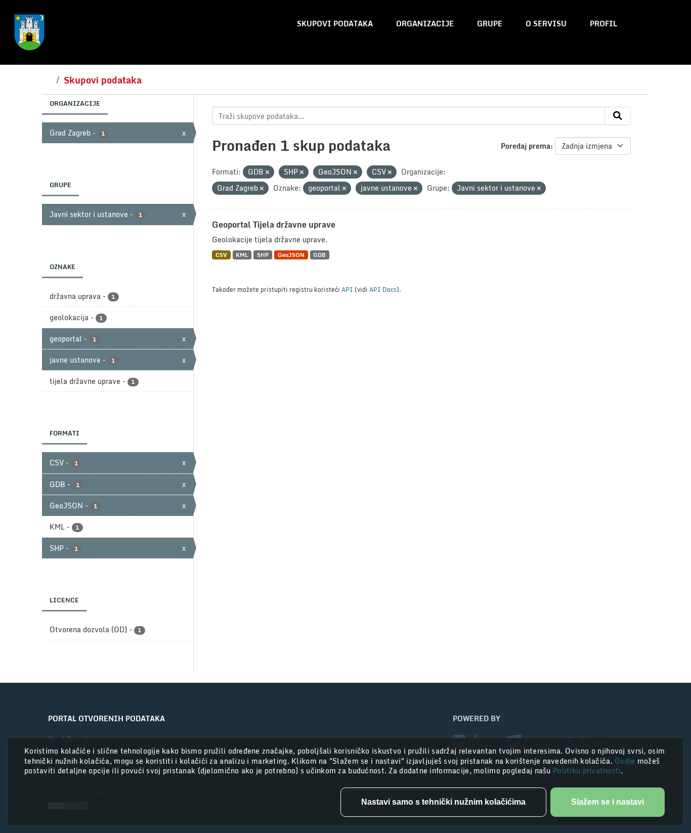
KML (242, 254)
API (347, 289)
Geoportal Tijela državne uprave (273, 224)
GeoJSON (291, 254)
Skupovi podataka (335, 23)
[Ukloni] (267, 172)
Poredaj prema (525, 146)
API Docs (383, 289)
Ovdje (626, 761)
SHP (263, 254)
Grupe (489, 23)
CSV (221, 254)
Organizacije (425, 23)
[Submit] (617, 116)
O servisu (546, 23)
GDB (319, 254)
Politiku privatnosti (587, 770)
